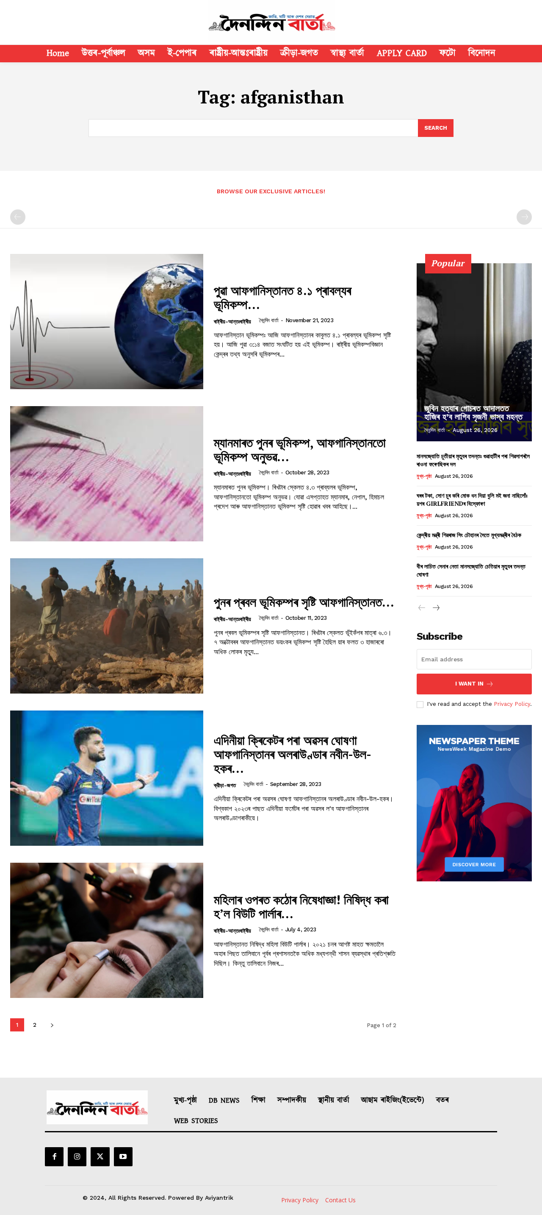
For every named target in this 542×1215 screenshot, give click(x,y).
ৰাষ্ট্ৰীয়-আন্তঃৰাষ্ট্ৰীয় (232, 321)
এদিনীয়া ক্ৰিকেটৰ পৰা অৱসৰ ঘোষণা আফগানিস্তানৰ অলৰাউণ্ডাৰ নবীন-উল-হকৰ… (292, 754)
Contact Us (340, 1200)
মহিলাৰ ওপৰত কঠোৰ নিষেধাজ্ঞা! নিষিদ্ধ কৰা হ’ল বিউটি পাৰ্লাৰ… (301, 906)
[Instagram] (77, 1156)
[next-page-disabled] (524, 217)
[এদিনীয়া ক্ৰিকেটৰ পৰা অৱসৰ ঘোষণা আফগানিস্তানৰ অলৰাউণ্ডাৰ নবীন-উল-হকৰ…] (106, 778)
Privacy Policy (512, 704)
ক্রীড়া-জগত (225, 785)
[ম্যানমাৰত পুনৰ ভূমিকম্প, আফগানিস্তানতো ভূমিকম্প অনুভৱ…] (106, 473)
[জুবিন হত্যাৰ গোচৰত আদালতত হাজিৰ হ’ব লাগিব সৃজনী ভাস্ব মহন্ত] (474, 352)
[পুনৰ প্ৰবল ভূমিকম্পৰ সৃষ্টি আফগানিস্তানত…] (106, 626)
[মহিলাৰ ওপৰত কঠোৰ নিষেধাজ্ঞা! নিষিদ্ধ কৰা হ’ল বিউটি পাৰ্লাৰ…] (106, 930)
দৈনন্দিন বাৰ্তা (269, 320)
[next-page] (52, 1024)
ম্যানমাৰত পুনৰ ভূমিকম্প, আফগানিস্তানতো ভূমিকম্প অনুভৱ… (300, 449)
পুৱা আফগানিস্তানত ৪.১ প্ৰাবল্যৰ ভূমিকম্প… (282, 297)
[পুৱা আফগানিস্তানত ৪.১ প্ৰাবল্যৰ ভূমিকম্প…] (106, 321)
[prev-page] (17, 217)
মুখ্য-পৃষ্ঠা (424, 476)
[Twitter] (100, 1156)
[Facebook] (54, 1156)
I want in (469, 683)
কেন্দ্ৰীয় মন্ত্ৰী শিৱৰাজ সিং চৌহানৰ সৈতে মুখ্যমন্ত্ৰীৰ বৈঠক (469, 535)
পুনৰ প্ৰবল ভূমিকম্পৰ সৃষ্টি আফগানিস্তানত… (304, 602)
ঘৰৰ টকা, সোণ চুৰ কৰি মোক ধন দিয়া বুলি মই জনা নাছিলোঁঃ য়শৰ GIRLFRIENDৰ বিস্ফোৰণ (472, 499)
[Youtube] (123, 1156)
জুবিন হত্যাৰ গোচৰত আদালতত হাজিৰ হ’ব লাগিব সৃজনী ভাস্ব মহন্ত (473, 412)
